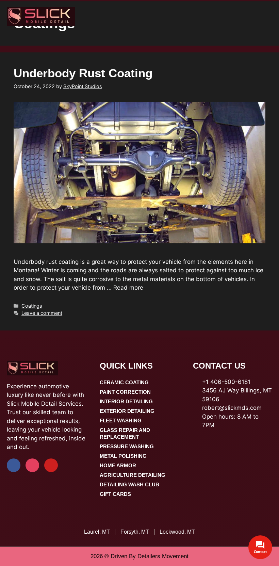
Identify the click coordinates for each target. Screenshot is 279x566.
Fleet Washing (121, 420)
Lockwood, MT (177, 532)
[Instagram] (32, 465)
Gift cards (115, 494)
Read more (128, 287)
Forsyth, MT (134, 532)
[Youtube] (51, 465)
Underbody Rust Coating (83, 73)
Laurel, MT (97, 532)
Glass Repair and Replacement (125, 433)
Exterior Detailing (127, 411)
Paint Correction (125, 392)
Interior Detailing (126, 401)
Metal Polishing (123, 456)
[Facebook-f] (13, 465)
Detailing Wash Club (129, 484)
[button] (271, 16)
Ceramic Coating (124, 382)
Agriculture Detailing (132, 475)
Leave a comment (41, 313)
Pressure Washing (127, 446)
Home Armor (118, 465)
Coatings (31, 306)
